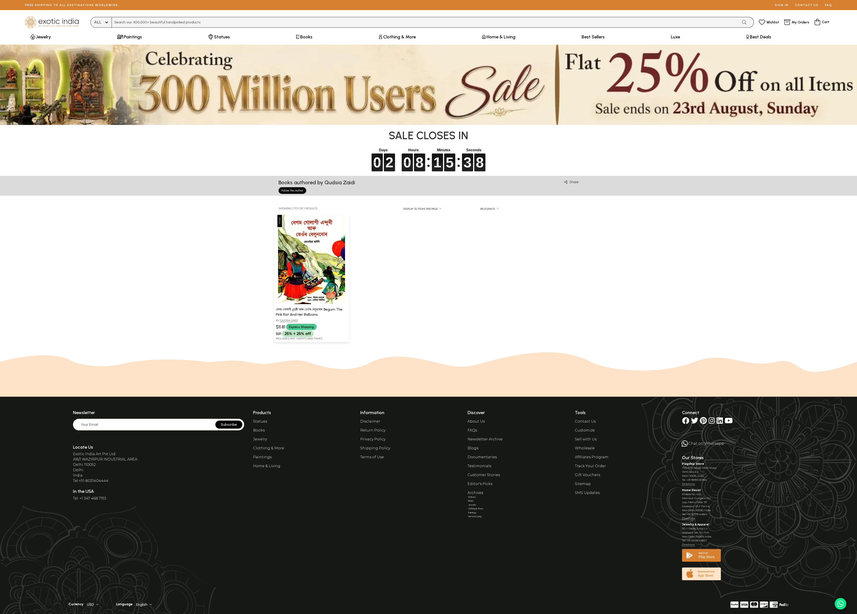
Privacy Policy (372, 439)
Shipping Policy (375, 448)
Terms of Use (372, 457)
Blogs (473, 448)
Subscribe (229, 424)
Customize (585, 430)
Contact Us (585, 421)
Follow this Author (292, 190)
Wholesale (585, 448)
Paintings (262, 457)
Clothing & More (268, 448)
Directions (688, 483)
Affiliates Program (591, 457)
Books (259, 430)
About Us (476, 421)
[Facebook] (685, 422)
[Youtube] (729, 422)
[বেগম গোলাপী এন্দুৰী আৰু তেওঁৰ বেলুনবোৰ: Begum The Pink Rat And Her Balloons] (311, 303)
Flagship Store (693, 463)
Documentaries (482, 457)
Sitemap (583, 484)
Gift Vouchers (587, 475)
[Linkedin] (720, 422)
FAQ (828, 5)
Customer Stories (484, 475)
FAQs (472, 430)
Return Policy (372, 430)
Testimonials (479, 466)
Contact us (806, 5)
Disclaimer (370, 421)
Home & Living (266, 466)
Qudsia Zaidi (289, 320)
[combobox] (425, 22)
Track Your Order (590, 466)
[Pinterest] (703, 422)
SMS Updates (587, 493)
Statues (260, 421)
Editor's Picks (480, 484)
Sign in (781, 5)
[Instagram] (712, 422)
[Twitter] (694, 422)
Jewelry (260, 439)
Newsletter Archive (485, 439)
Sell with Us (586, 439)
